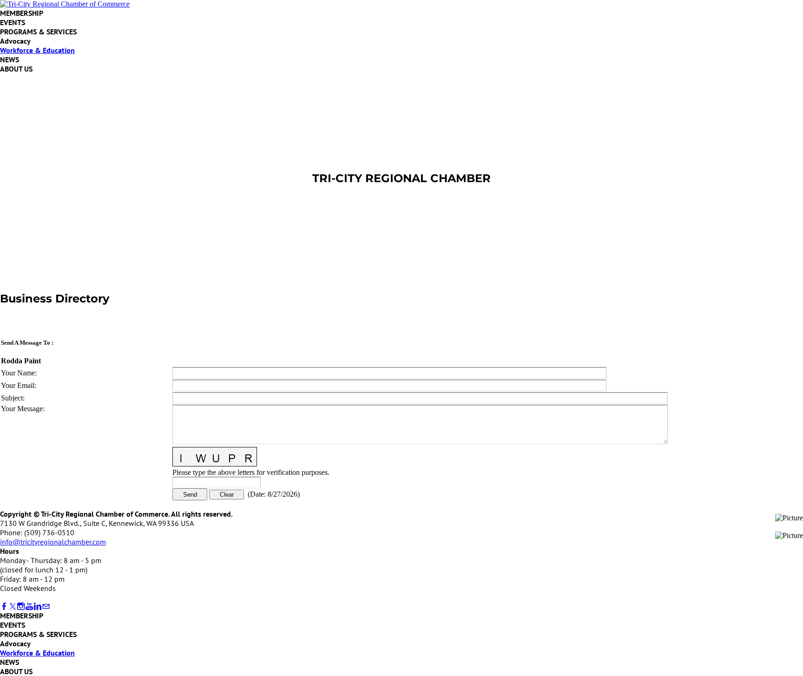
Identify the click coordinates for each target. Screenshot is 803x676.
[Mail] (46, 606)
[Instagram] (21, 606)
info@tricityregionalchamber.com (53, 541)
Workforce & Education (37, 50)
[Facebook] (4, 606)
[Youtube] (29, 606)
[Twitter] (12, 606)
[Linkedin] (37, 606)
